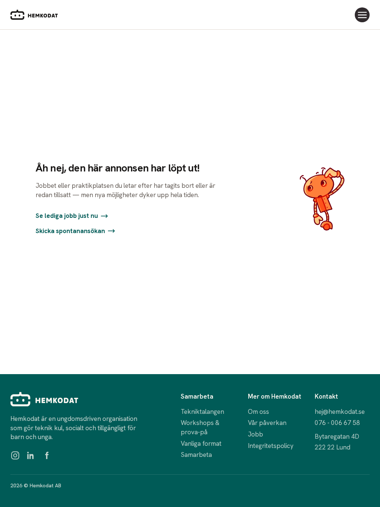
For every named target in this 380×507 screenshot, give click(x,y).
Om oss (258, 412)
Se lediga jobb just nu (67, 216)
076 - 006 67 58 (337, 423)
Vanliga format (201, 443)
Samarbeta (196, 455)
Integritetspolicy (271, 446)
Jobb (255, 434)
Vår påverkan (267, 423)
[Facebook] (46, 455)
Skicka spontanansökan (70, 231)
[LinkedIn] (31, 455)
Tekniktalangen (202, 412)
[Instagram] (15, 455)
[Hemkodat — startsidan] (34, 15)
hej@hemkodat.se (340, 412)
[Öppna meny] (362, 14)
